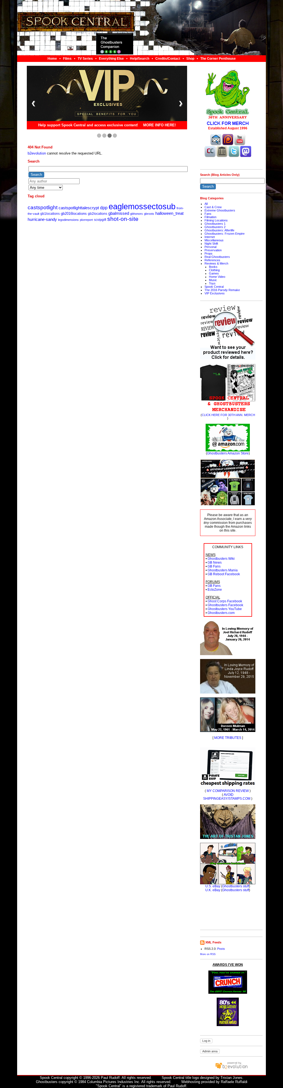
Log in (206, 1040)
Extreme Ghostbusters (220, 210)
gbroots (149, 213)
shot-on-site (122, 219)
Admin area (210, 1051)
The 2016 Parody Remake (222, 290)
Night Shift (211, 243)
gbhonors (136, 213)
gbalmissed (118, 213)
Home (52, 59)
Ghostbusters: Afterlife (219, 230)
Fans (208, 213)
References (212, 260)
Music (213, 280)
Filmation (210, 217)
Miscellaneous (214, 240)
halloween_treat (169, 213)
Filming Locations (216, 220)
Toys (212, 283)
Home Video (217, 276)
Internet (210, 237)
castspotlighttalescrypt (79, 208)
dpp (104, 207)
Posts (221, 948)
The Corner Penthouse (218, 59)
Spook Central (214, 286)
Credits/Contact (167, 59)
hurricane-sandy (42, 219)
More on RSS (208, 954)
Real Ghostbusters (217, 256)
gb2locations (97, 214)
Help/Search (139, 59)
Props (209, 253)
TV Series (85, 59)
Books (213, 266)
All (206, 203)
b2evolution (37, 153)
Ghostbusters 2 (215, 227)
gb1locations (50, 214)
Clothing (214, 270)
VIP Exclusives (215, 293)
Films (67, 59)
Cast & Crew (213, 207)
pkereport (86, 219)
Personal (210, 247)
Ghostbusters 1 (215, 223)
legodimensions (68, 219)
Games (214, 273)
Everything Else (111, 59)
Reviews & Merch (216, 263)
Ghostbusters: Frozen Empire (225, 233)
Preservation (213, 250)
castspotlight (42, 207)
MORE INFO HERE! (159, 125)
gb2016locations (74, 213)
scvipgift (100, 220)
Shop (190, 59)
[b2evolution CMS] (231, 1069)
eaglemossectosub (142, 206)
